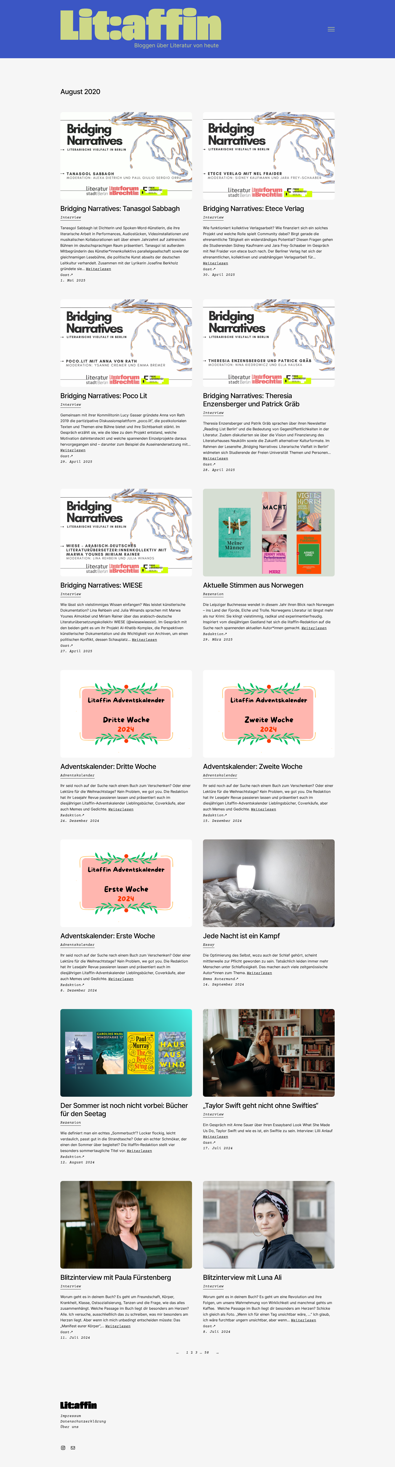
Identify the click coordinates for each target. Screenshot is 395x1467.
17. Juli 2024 (218, 1148)
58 (206, 1353)
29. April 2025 (76, 462)
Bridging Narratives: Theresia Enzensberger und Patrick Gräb (251, 400)
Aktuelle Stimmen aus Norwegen (253, 585)
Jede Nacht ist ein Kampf (241, 936)
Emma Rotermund (219, 979)
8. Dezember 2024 (78, 991)
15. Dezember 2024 (222, 821)
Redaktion (213, 634)
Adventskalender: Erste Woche (107, 936)
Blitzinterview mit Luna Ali (242, 1277)
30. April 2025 (219, 275)
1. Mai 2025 (72, 281)
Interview (70, 218)
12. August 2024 (77, 1162)
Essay (208, 945)
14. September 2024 (223, 985)
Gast (64, 275)
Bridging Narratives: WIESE (101, 585)
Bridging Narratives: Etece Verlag (253, 208)
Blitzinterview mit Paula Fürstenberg (115, 1277)
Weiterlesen (98, 269)
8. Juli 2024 (216, 1332)
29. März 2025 (218, 640)
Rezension (213, 594)
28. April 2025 (219, 470)
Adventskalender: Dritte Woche (108, 766)
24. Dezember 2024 (79, 821)
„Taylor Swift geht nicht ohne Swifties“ (260, 1105)
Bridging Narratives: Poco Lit (103, 396)
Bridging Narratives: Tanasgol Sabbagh (120, 208)
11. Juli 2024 (75, 1338)
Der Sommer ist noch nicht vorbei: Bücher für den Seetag (124, 1109)
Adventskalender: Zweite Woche (252, 766)
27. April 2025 (76, 651)
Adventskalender (77, 775)
